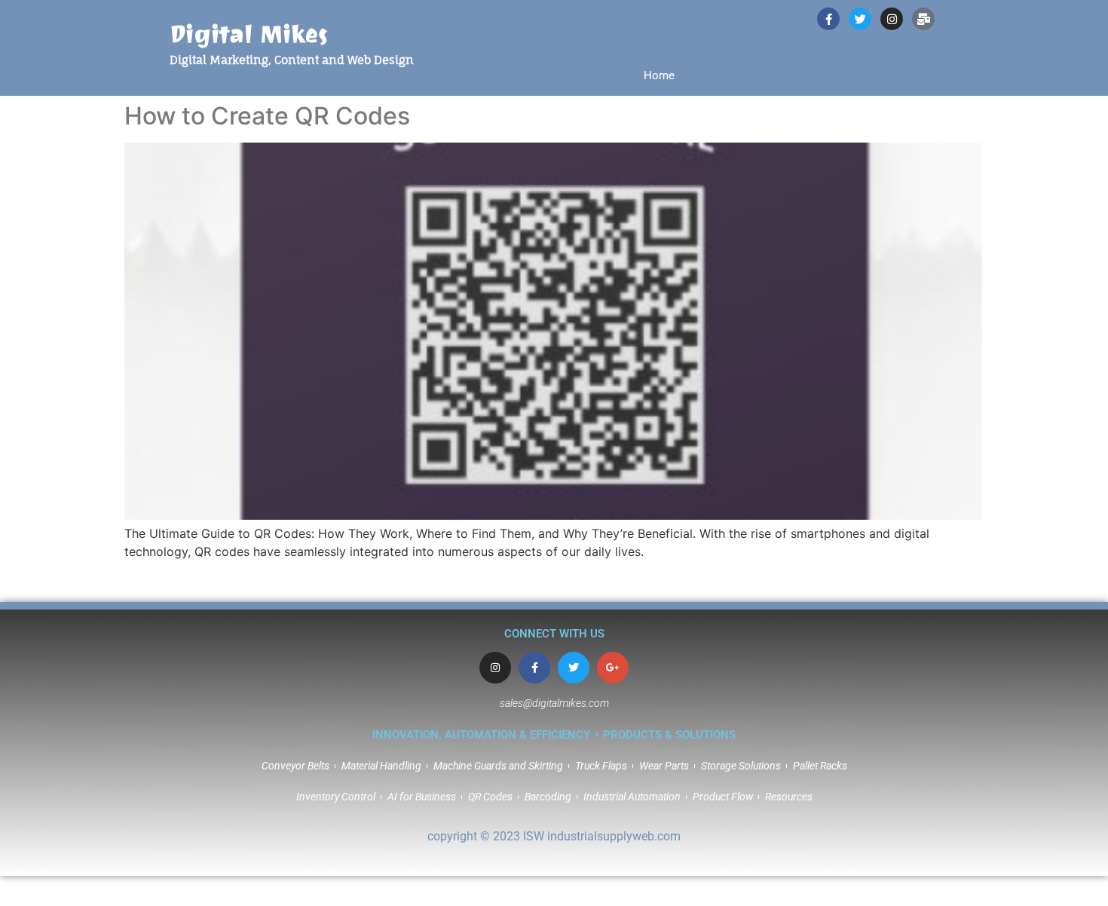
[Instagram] (495, 667)
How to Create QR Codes (267, 116)
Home (659, 75)
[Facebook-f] (534, 667)
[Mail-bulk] (923, 19)
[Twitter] (573, 667)
